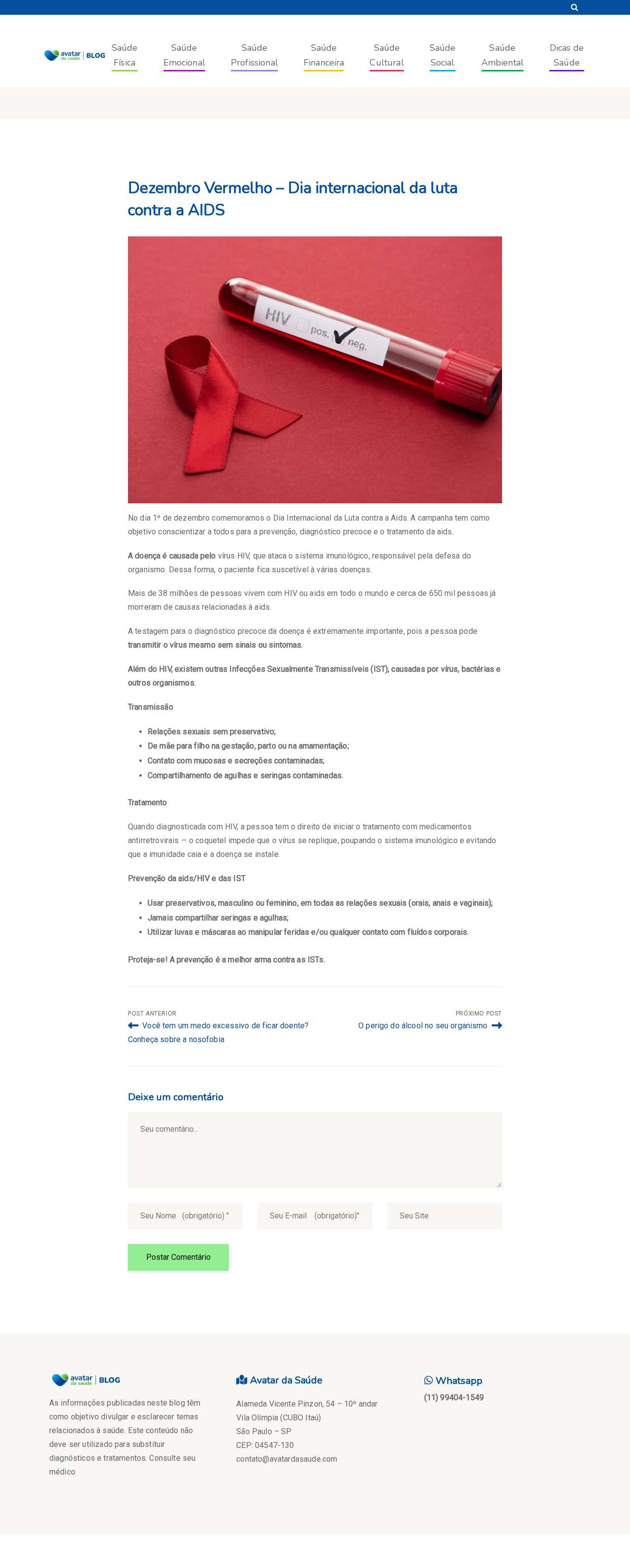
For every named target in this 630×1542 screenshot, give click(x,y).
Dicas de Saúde (567, 55)
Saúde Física (125, 55)
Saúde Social (443, 55)
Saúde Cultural (387, 55)
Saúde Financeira (324, 55)
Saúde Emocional (184, 55)
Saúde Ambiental (502, 55)
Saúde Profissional (254, 55)
